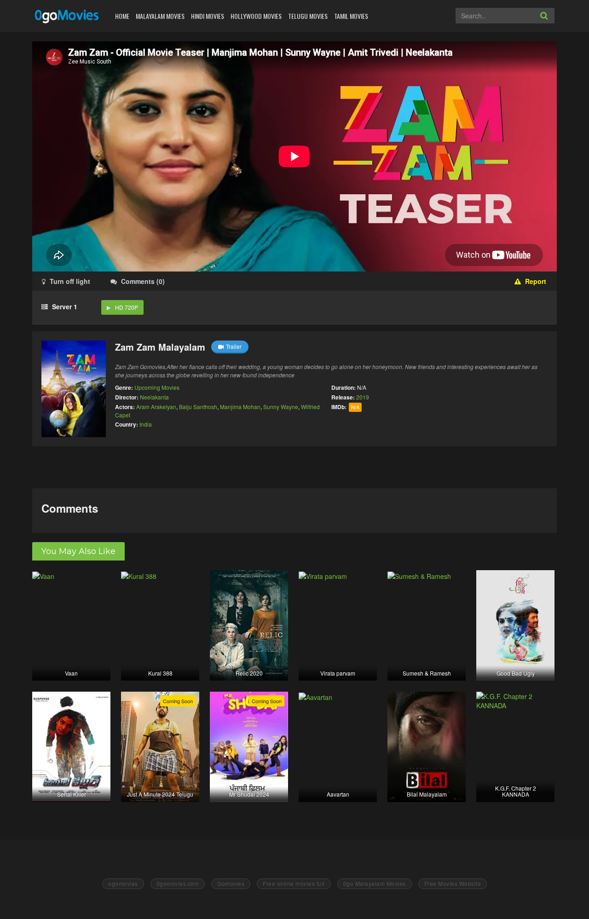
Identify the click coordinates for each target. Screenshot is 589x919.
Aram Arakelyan (156, 406)
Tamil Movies (351, 16)
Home (122, 16)
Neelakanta (154, 397)
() (143, 281)
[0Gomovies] (67, 15)
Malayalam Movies (160, 16)
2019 (362, 397)
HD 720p (126, 307)
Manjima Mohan (240, 406)
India (145, 424)
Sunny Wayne (280, 406)
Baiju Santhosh (198, 406)
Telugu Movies (308, 16)
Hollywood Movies (256, 16)
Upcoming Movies (156, 387)
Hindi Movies (207, 16)
